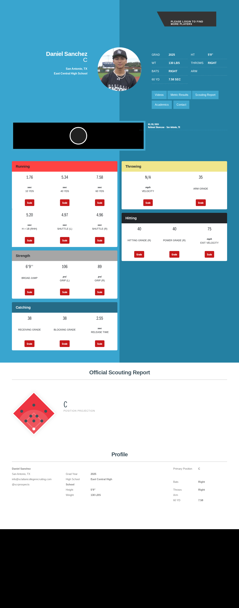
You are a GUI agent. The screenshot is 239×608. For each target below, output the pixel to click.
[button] (78, 136)
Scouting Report (205, 94)
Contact (181, 104)
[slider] (72, 144)
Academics (162, 104)
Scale (29, 202)
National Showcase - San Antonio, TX (164, 126)
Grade (200, 202)
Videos (159, 94)
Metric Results (179, 94)
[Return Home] (28, 15)
